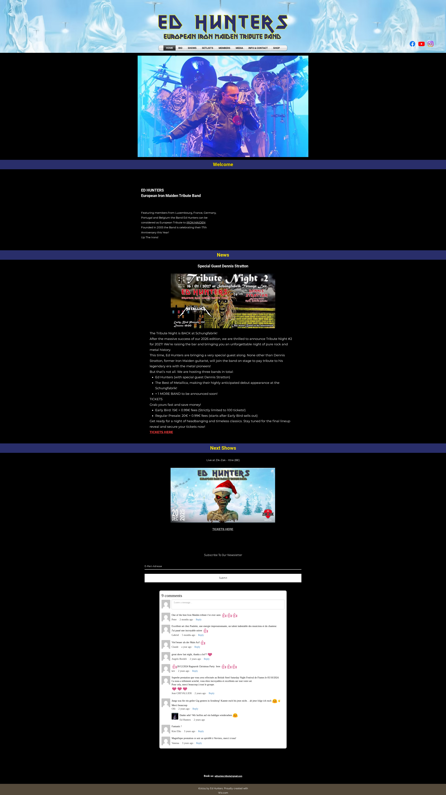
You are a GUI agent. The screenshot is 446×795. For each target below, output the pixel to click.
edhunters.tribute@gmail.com (228, 776)
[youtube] (421, 44)
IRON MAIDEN (195, 222)
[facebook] (412, 44)
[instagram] (430, 44)
